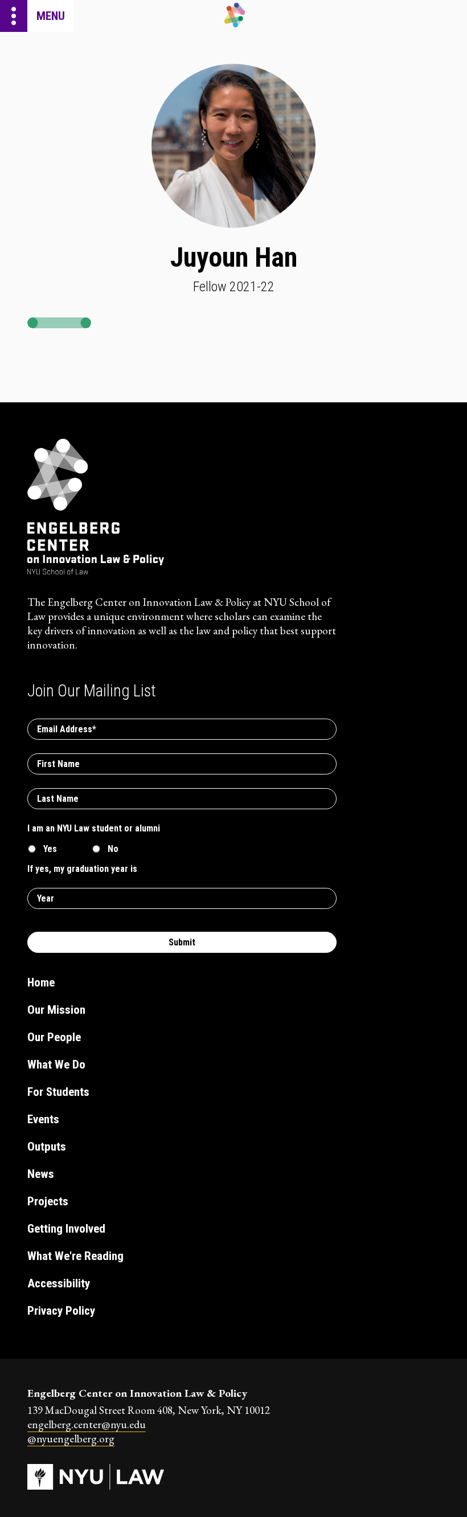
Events (43, 1119)
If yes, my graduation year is (82, 868)
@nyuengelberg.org (70, 1439)
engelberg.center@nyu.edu (86, 1424)
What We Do (56, 1064)
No (113, 848)
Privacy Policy (61, 1311)
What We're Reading (75, 1256)
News (40, 1174)
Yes (50, 848)
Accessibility (58, 1283)
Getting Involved (66, 1228)
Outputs (46, 1146)
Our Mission (56, 1010)
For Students (58, 1092)
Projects (47, 1201)
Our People (54, 1037)
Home (41, 982)
